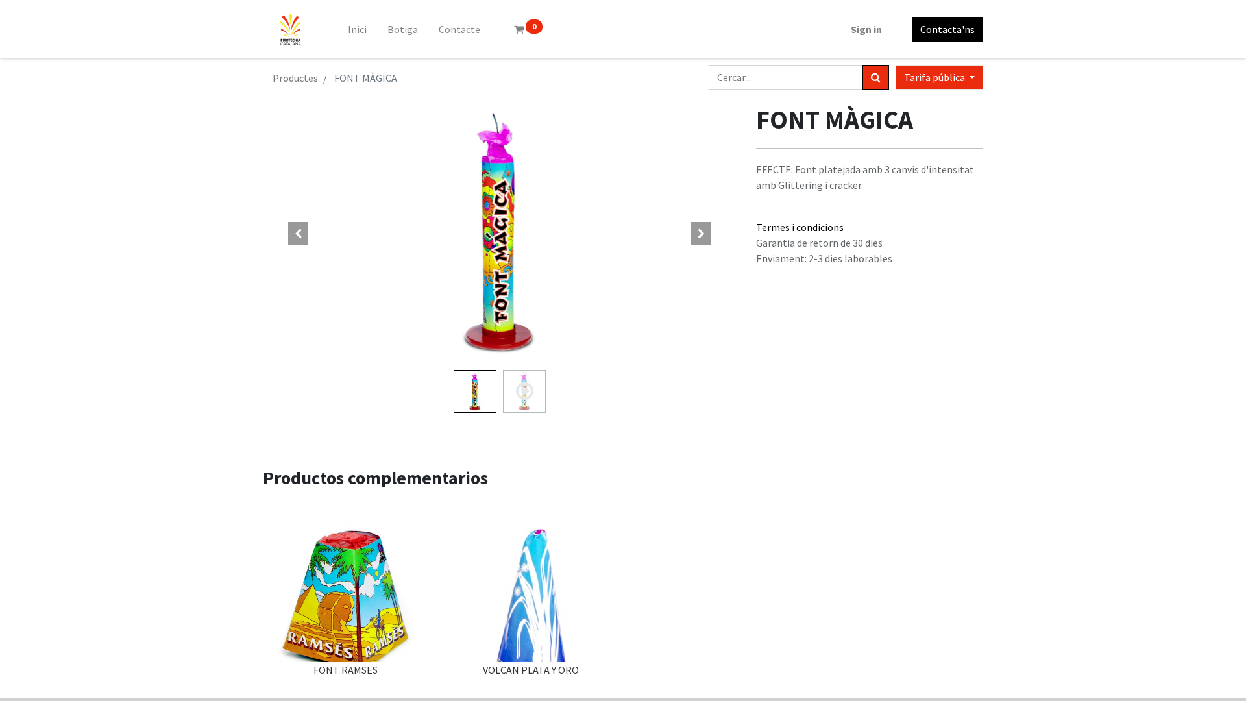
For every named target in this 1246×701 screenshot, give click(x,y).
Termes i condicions (800, 227)
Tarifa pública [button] (935, 77)
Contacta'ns (947, 29)
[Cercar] (875, 77)
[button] (298, 234)
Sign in (866, 29)
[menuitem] (357, 29)
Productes (295, 77)
